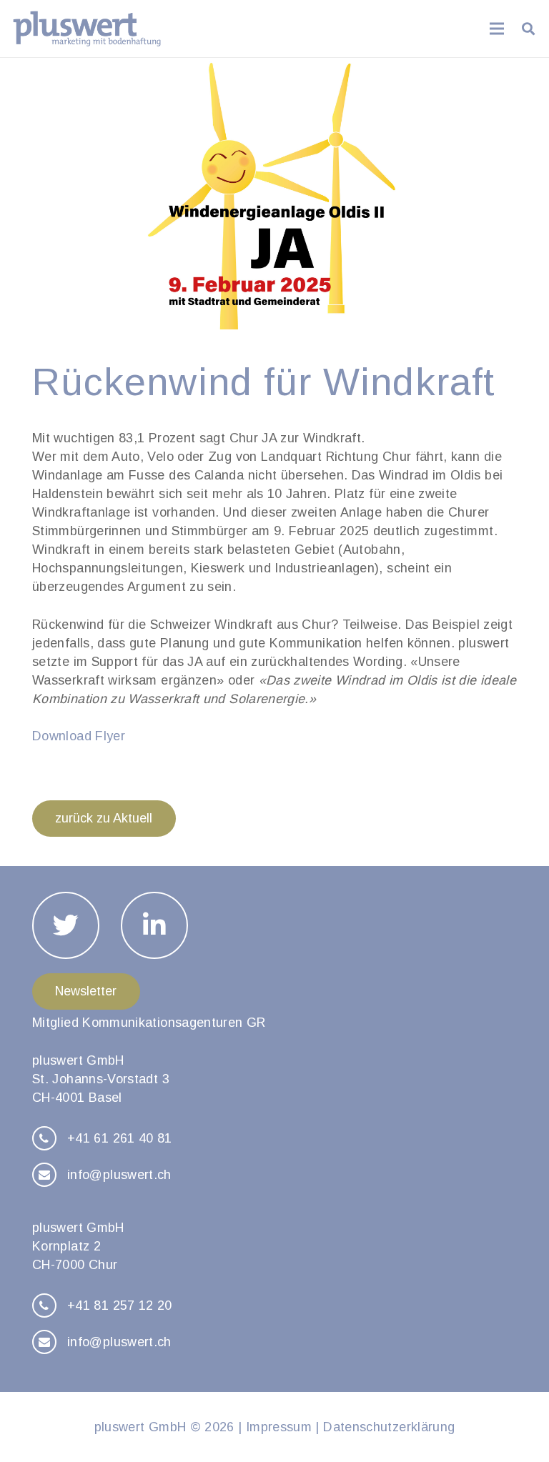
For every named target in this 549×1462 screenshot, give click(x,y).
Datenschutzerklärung (389, 1427)
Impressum (279, 1427)
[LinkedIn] (154, 925)
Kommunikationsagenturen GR (173, 1022)
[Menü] (497, 28)
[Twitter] (66, 925)
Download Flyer (78, 736)
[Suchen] (528, 28)
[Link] (87, 28)
